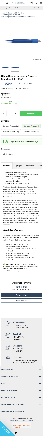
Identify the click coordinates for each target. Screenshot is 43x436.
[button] (7, 428)
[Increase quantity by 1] (15, 113)
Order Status (38, 8)
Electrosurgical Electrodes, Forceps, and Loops (18, 17)
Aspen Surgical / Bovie (27, 84)
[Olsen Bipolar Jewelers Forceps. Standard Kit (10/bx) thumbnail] (15, 67)
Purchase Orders (14, 8)
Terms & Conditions (27, 420)
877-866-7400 (32, 3)
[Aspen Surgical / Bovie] (8, 83)
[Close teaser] (16, 433)
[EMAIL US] (21, 336)
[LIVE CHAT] (21, 348)
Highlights (18, 165)
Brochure (9, 154)
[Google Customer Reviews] (21, 425)
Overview (6, 165)
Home (3, 13)
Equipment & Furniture (16, 13)
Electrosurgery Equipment (10, 15)
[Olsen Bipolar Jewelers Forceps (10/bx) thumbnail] (5, 67)
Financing (4, 8)
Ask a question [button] (21, 300)
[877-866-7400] (21, 324)
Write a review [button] (21, 295)
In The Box (30, 165)
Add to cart (31, 113)
